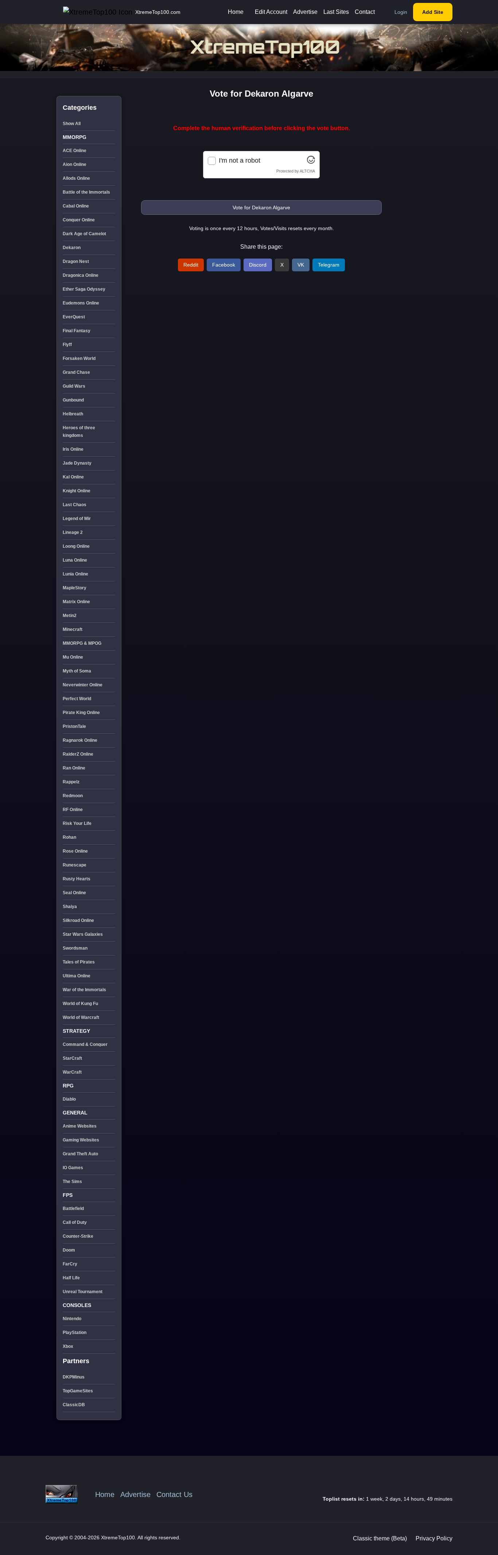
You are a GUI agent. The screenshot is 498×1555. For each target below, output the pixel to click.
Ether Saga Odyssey (84, 289)
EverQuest (74, 316)
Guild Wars (74, 386)
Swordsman (75, 948)
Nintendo (72, 1318)
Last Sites (336, 12)
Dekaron (72, 247)
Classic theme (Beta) (380, 1538)
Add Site (432, 12)
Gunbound (73, 400)
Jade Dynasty (77, 463)
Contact (365, 12)
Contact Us (174, 1494)
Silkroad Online (78, 920)
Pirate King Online (81, 712)
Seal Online (74, 892)
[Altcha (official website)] (311, 161)
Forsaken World (79, 358)
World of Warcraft (81, 1017)
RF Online (73, 809)
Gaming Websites (81, 1140)
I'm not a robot (239, 160)
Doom (69, 1250)
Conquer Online (79, 219)
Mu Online (73, 657)
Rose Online (75, 851)
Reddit (190, 265)
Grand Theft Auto (80, 1153)
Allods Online (76, 178)
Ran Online (74, 768)
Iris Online (73, 449)
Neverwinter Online (82, 684)
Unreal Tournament (82, 1291)
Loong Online (76, 546)
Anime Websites (80, 1126)
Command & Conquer (85, 1044)
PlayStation (74, 1332)
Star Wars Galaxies (83, 934)
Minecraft (72, 629)
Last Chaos (74, 504)
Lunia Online (75, 574)
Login (400, 12)
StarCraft (72, 1058)
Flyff (67, 344)
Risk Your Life (77, 823)
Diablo (69, 1099)
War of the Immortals (84, 989)
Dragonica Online (80, 275)
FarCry (70, 1264)
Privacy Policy (434, 1538)
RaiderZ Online (78, 754)
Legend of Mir (77, 518)
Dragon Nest (76, 261)
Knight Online (76, 490)
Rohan (69, 837)
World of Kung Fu (80, 1003)
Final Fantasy (76, 330)
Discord (257, 265)
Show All (72, 123)
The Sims (72, 1181)
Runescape (74, 865)
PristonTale (74, 726)
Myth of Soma (77, 671)
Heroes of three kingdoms (79, 431)
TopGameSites (78, 1390)
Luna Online (75, 560)
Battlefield (73, 1208)
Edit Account (271, 12)
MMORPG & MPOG (82, 643)
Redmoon (73, 795)
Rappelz (71, 781)
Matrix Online (76, 601)
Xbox (68, 1346)
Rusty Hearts (76, 878)
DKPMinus (74, 1377)
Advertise (305, 12)
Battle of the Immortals (86, 192)
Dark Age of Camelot (84, 233)
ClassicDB (74, 1404)
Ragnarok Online (80, 740)
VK (300, 265)
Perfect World (77, 698)
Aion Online (74, 164)
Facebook (223, 265)
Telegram (328, 265)
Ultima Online (76, 975)
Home (236, 12)
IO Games (73, 1167)
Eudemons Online (81, 303)
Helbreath (73, 413)
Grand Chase (76, 372)
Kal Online (73, 477)
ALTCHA (307, 171)
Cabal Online (76, 206)
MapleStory (74, 587)
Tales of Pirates (79, 962)
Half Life (71, 1277)
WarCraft (72, 1072)
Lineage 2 (73, 532)
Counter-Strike (78, 1236)
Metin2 (70, 615)
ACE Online (74, 150)
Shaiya (70, 906)
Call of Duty (75, 1222)
